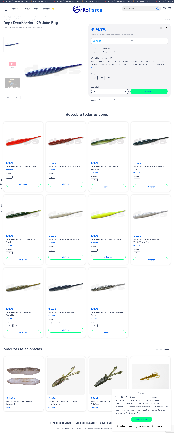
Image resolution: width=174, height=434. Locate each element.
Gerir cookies (144, 426)
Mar (36, 8)
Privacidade (106, 422)
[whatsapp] (110, 100)
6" (94, 78)
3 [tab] (168, 349)
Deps (105, 52)
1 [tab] (158, 349)
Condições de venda (60, 422)
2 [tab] (164, 349)
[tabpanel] (24, 383)
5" (109, 78)
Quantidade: (95, 87)
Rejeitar (160, 426)
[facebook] (99, 100)
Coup (27, 8)
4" (102, 78)
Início (5, 27)
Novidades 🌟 (48, 8)
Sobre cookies (126, 426)
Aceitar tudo (141, 419)
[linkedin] (103, 100)
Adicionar (149, 91)
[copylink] (114, 100)
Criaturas (39, 27)
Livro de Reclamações (86, 422)
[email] (106, 100)
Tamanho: (94, 74)
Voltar (168, 19)
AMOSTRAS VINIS (30, 27)
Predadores (16, 8)
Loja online (12, 27)
